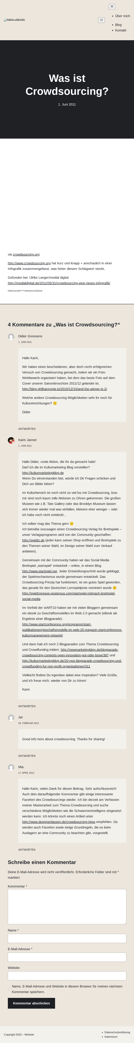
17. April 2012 (26, 773)
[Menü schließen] (112, 6)
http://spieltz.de (33, 540)
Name (13, 930)
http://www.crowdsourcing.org (29, 263)
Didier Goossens (30, 336)
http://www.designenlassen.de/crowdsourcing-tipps (58, 822)
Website (14, 968)
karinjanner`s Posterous (33, 290)
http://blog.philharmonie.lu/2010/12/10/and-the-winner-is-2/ (64, 389)
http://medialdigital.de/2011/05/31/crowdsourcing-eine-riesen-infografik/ (59, 283)
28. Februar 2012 (28, 723)
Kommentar (17, 886)
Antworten (26, 429)
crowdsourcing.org (26, 254)
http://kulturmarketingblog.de (43, 473)
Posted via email (14, 290)
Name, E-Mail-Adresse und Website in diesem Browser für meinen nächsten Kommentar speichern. (67, 989)
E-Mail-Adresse (20, 949)
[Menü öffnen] (101, 20)
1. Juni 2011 (25, 342)
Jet (20, 717)
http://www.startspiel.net (39, 571)
